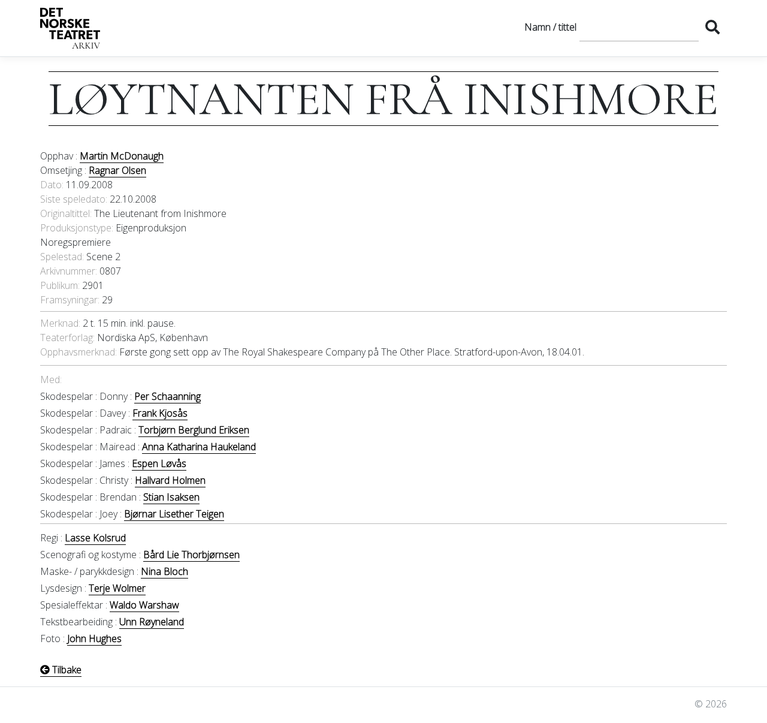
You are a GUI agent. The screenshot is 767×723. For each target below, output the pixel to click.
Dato (51, 184)
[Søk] (712, 27)
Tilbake (65, 669)
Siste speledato (72, 199)
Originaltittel (65, 213)
